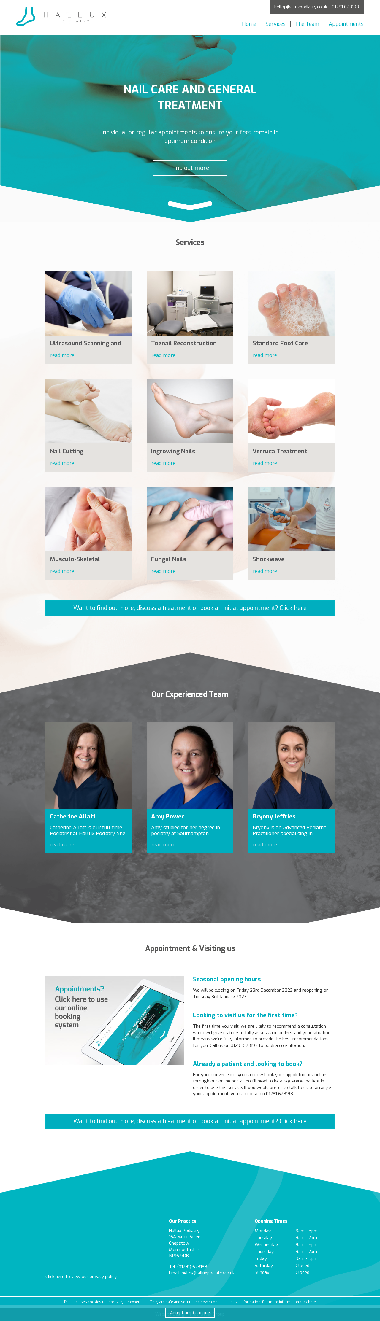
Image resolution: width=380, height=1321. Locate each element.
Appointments (346, 24)
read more (62, 355)
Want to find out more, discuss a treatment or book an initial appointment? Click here (190, 608)
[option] (190, 128)
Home (249, 24)
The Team (307, 24)
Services (276, 24)
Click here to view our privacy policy (81, 1276)
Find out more (190, 168)
